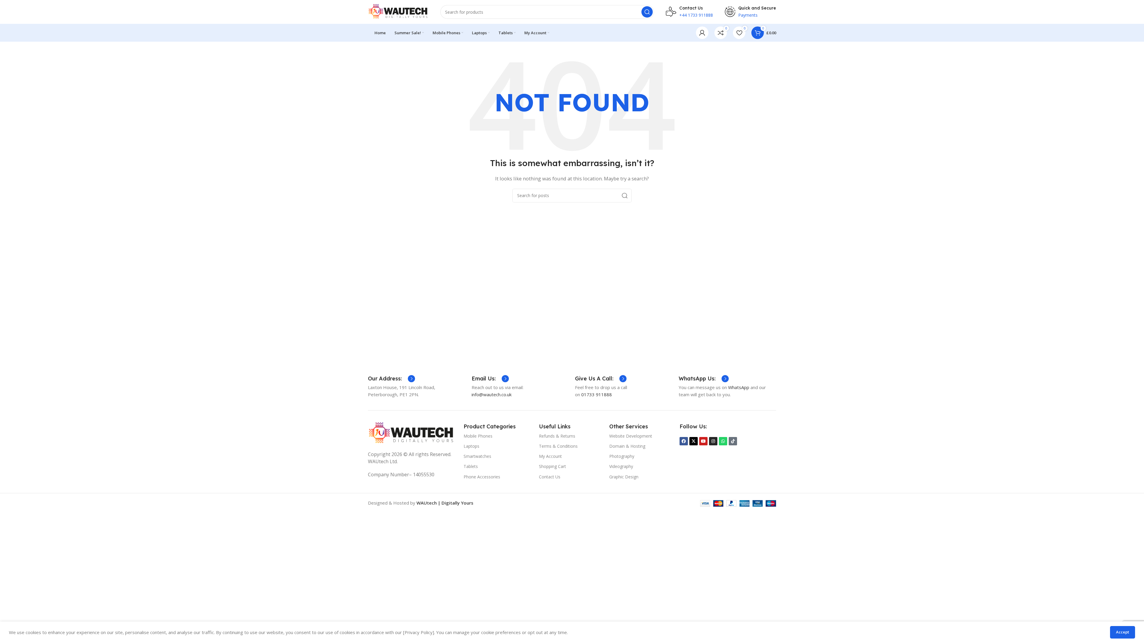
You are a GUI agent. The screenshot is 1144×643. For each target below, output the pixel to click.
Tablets (471, 466)
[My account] (702, 33)
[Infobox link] (391, 378)
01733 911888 (596, 394)
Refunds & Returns (557, 436)
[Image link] (411, 433)
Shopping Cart (552, 466)
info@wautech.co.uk (492, 394)
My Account (550, 456)
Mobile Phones (478, 436)
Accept (1122, 632)
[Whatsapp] (723, 441)
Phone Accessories (482, 477)
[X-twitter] (693, 441)
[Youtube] (703, 441)
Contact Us (549, 477)
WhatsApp (739, 387)
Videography (621, 466)
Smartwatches (477, 456)
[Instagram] (713, 441)
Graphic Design (623, 477)
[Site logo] (398, 11)
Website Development (630, 436)
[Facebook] (684, 441)
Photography (621, 456)
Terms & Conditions (558, 446)
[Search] (647, 12)
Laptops (471, 446)
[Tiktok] (733, 441)
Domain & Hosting (627, 446)
